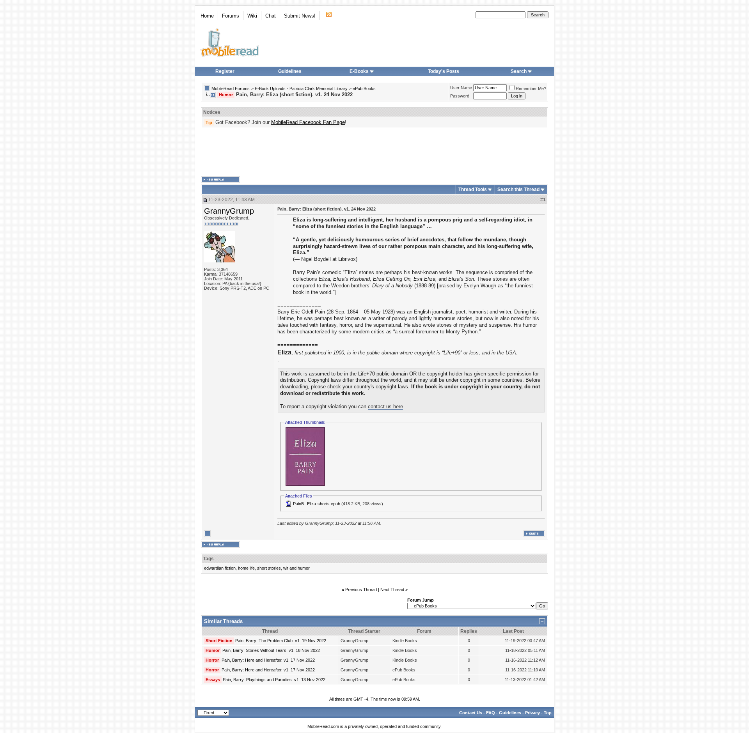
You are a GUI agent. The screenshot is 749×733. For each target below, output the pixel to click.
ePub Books (364, 88)
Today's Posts (443, 71)
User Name (461, 87)
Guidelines (290, 71)
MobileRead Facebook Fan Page (308, 122)
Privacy (532, 712)
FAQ (490, 712)
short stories (269, 568)
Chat (270, 16)
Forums (230, 16)
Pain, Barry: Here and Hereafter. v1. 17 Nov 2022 (268, 660)
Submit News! (300, 16)
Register (224, 71)
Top (548, 712)
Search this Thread (518, 189)
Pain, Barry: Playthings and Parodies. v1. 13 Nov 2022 (274, 679)
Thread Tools (472, 189)
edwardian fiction (220, 568)
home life (246, 568)
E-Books (359, 71)
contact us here (385, 406)
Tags (208, 558)
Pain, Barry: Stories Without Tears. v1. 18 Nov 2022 (271, 650)
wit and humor (296, 568)
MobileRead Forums (230, 88)
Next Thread (392, 589)
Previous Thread (361, 589)
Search (519, 71)
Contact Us (470, 712)
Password (459, 96)
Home (207, 16)
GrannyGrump (229, 211)
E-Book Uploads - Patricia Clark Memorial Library (301, 88)
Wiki (252, 16)
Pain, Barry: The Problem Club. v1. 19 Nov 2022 (280, 640)
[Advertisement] (374, 152)
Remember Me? (531, 88)
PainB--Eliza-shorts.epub (316, 503)
